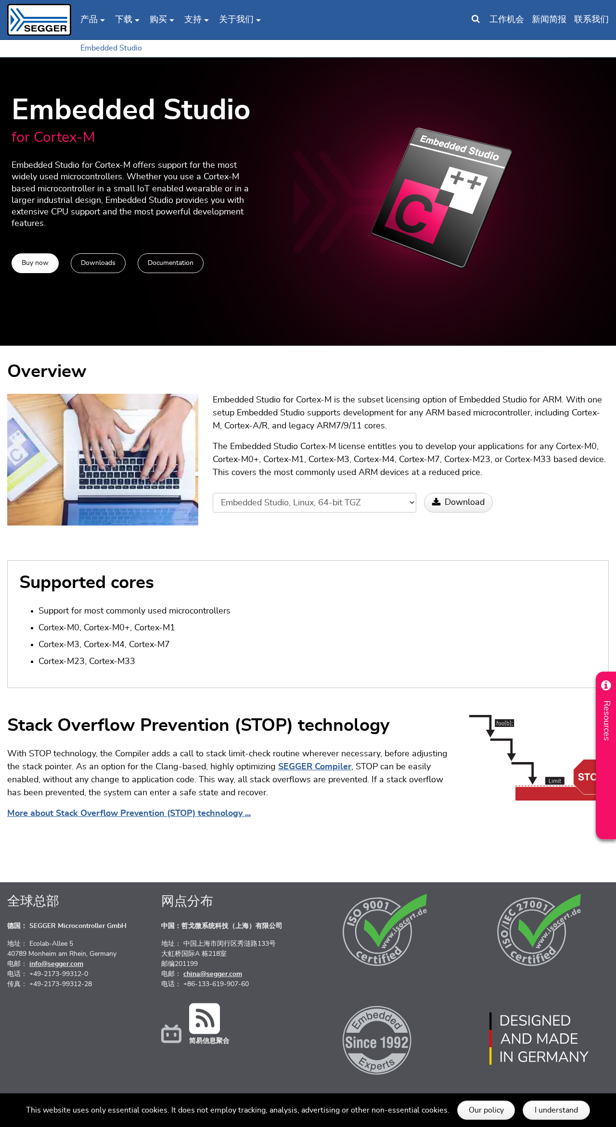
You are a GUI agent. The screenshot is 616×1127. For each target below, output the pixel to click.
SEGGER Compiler (314, 767)
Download (465, 502)
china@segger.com (212, 974)
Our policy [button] (486, 1110)
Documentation (170, 263)
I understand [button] (556, 1110)
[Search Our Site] (475, 20)
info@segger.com (56, 964)
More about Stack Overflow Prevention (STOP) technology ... (129, 813)
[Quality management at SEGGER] (385, 930)
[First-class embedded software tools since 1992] (385, 1038)
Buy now (35, 263)
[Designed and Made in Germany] (539, 1038)
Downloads (98, 263)
